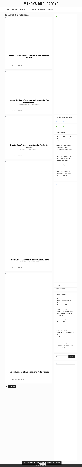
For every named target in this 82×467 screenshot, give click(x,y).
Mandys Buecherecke (34, 59)
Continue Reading (17, 65)
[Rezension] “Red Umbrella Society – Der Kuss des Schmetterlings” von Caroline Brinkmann (29, 101)
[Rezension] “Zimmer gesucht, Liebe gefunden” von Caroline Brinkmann (29, 372)
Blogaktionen (32, 9)
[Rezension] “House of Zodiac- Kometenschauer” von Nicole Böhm (65, 139)
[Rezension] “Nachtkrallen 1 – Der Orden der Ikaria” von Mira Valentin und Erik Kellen (65, 302)
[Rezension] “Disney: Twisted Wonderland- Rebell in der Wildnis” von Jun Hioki (64, 158)
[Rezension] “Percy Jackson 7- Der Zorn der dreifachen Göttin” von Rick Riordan (65, 345)
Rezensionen (23, 9)
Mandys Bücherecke (41, 3)
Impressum (50, 9)
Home (8, 9)
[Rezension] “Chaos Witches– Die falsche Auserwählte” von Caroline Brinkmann (29, 146)
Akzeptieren (42, 463)
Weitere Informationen (56, 462)
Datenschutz (41, 9)
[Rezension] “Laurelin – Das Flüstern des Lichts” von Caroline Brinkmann (29, 259)
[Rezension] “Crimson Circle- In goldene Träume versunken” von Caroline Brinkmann (29, 56)
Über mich (14, 9)
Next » (13, 386)
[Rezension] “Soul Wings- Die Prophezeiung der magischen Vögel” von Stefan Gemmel (64, 173)
